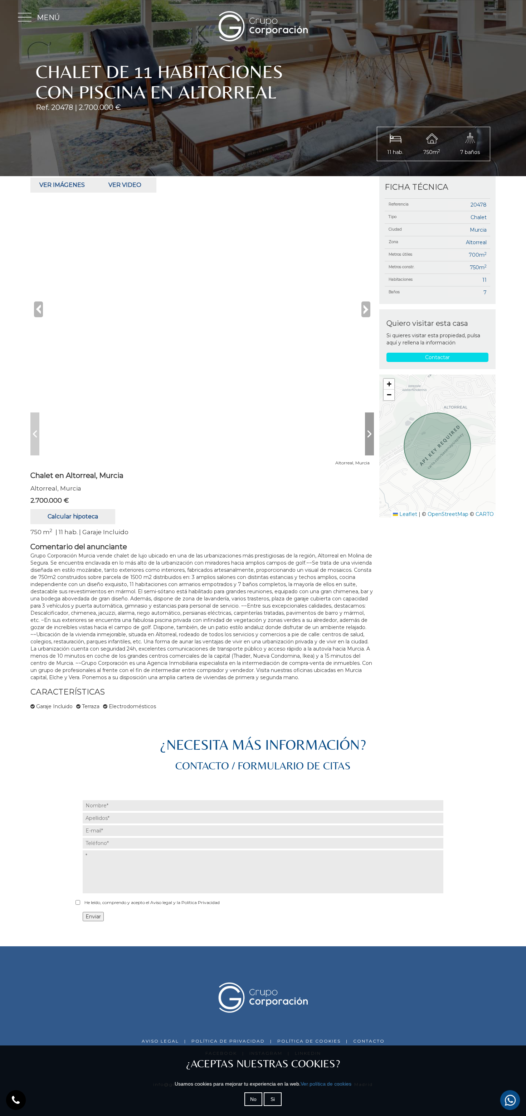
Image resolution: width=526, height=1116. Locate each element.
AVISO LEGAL (160, 1041)
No (253, 1099)
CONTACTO (369, 1041)
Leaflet (407, 514)
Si (273, 1099)
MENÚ (48, 17)
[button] (389, 384)
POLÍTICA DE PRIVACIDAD (228, 1041)
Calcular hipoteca (73, 516)
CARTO (485, 514)
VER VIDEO (124, 185)
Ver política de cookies (326, 1084)
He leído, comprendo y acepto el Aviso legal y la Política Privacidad (152, 902)
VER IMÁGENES (62, 185)
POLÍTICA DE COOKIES (309, 1041)
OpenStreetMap (448, 514)
